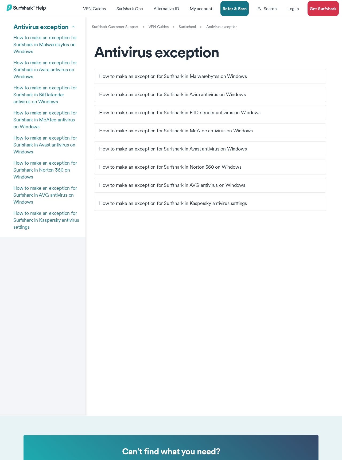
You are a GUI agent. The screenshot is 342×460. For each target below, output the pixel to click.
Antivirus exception (222, 26)
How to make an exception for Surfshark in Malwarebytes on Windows (45, 44)
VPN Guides (158, 26)
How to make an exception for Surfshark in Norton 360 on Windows (45, 170)
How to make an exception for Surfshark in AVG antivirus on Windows (45, 195)
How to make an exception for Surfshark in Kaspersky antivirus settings (46, 220)
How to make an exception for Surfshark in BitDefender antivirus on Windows (45, 95)
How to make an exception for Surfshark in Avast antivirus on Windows (45, 145)
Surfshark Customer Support (115, 26)
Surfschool (187, 26)
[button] (267, 8)
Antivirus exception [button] (41, 26)
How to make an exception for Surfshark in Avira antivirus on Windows (45, 70)
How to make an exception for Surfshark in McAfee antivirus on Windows (45, 120)
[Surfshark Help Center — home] (26, 10)
